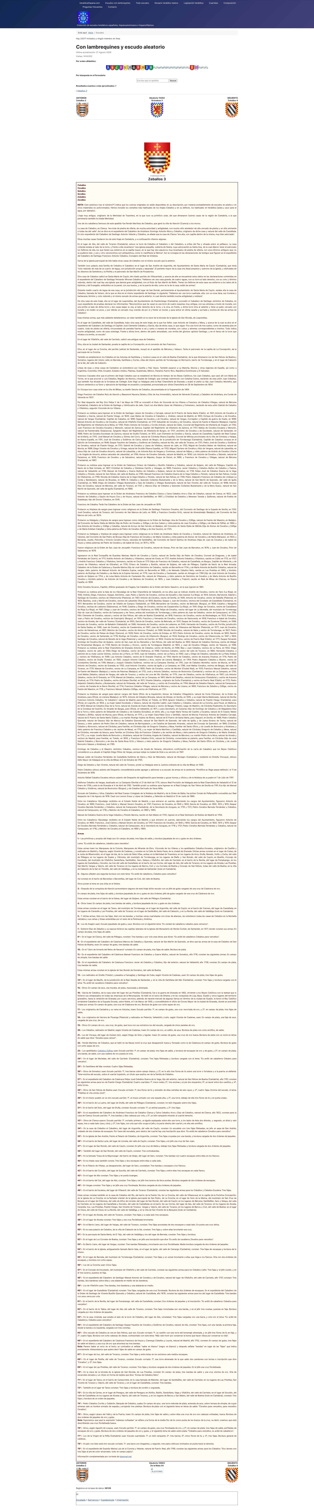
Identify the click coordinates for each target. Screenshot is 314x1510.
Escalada (80, 1500)
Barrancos (93, 1500)
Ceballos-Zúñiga (105, 1050)
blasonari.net (126, 1456)
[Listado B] (112, 67)
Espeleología (107, 1500)
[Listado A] (108, 67)
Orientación (123, 1500)
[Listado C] (117, 67)
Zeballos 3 (82, 91)
